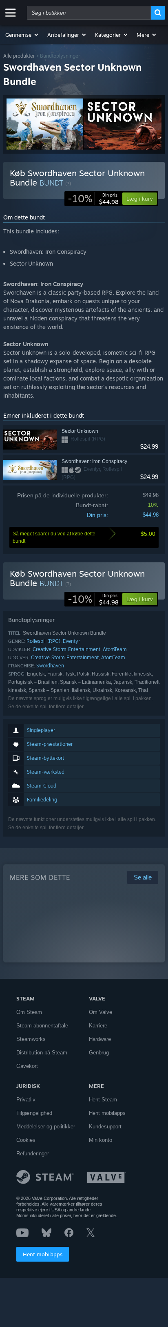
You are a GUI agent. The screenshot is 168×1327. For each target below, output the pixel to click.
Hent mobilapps (42, 1254)
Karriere (98, 1026)
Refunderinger (32, 1153)
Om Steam (29, 1012)
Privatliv (25, 1100)
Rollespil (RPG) (43, 641)
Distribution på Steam (41, 1053)
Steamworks (31, 1039)
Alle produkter (19, 56)
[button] (22, 34)
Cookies (25, 1140)
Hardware (100, 1039)
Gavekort (27, 1066)
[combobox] (89, 13)
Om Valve (100, 1012)
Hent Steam (103, 1100)
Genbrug (99, 1053)
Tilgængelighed (34, 1113)
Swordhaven (50, 665)
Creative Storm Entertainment (66, 649)
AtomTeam (115, 649)
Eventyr (71, 641)
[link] (93, 198)
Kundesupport (105, 1126)
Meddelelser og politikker (45, 1126)
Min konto (100, 1140)
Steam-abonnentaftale (42, 1026)
